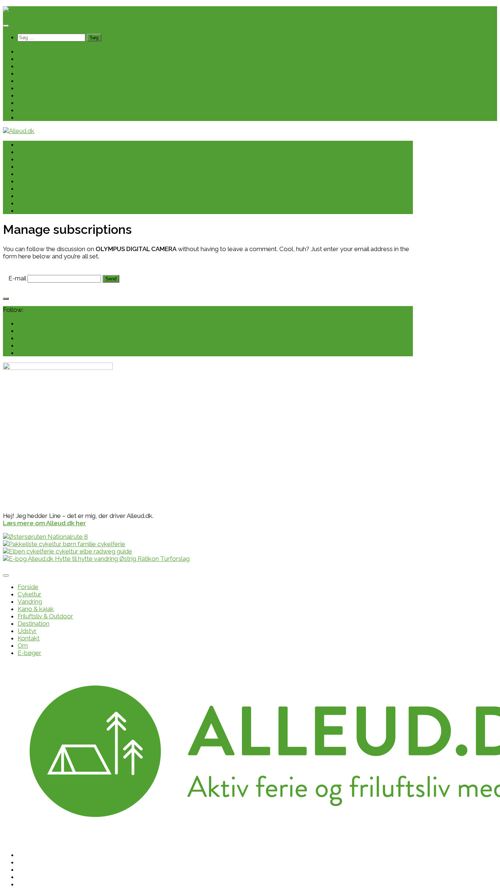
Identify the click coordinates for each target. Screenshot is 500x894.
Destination (33, 88)
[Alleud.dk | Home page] (18, 10)
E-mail (17, 278)
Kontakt (29, 102)
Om (23, 110)
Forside (28, 51)
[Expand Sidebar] (6, 299)
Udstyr (27, 95)
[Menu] (6, 26)
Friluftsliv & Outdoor (45, 80)
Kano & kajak (36, 73)
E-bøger (29, 117)
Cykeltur (29, 58)
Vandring (30, 66)
